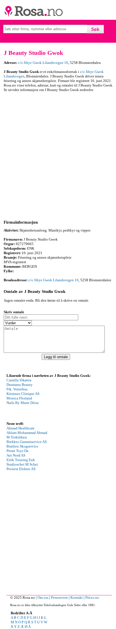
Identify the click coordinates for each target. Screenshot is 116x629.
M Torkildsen (16, 437)
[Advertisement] (58, 155)
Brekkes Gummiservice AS (26, 442)
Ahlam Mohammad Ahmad (26, 433)
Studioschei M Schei (22, 464)
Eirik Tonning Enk (20, 460)
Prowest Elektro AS (20, 469)
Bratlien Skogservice (22, 446)
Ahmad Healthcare (20, 428)
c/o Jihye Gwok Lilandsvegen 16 (43, 62)
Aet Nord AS (15, 455)
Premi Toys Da (17, 451)
